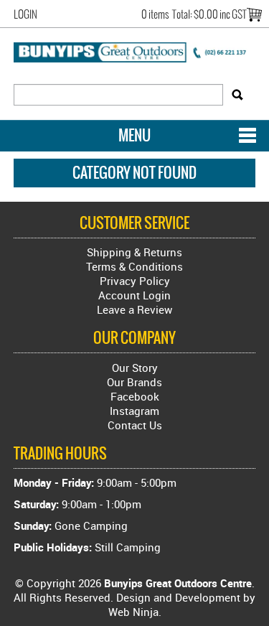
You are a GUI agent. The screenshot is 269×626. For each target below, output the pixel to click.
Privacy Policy (135, 281)
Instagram (134, 410)
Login (25, 14)
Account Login (134, 295)
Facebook (134, 396)
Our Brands (134, 382)
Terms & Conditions (134, 266)
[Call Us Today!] (135, 51)
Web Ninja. (134, 611)
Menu (134, 135)
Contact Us (135, 425)
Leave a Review (134, 309)
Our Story (135, 367)
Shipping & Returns (134, 252)
